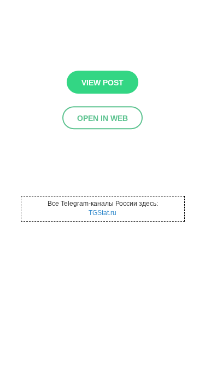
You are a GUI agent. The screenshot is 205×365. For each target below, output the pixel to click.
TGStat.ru (102, 213)
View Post (102, 82)
